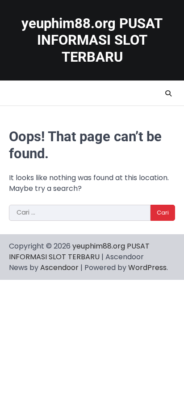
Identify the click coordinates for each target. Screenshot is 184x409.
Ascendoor (59, 267)
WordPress (147, 267)
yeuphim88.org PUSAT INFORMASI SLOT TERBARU (92, 40)
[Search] (168, 93)
